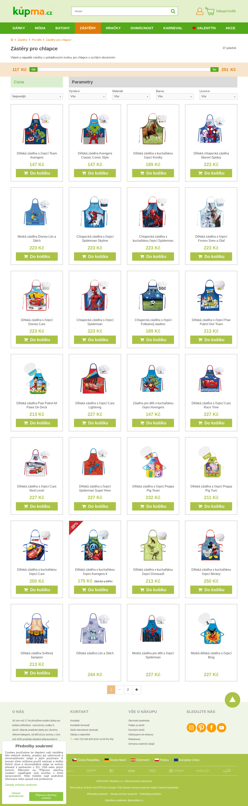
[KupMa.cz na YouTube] (221, 731)
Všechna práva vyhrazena (138, 781)
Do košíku (39, 173)
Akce (230, 28)
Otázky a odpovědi (80, 734)
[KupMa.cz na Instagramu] (191, 731)
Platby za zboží (136, 725)
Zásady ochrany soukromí (123, 794)
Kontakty (74, 720)
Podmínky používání (150, 794)
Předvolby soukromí (97, 794)
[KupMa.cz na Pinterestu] (201, 731)
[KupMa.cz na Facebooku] (211, 731)
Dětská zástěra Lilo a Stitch (95, 653)
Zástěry (88, 28)
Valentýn (206, 28)
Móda (40, 28)
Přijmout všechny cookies (46, 796)
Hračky (113, 28)
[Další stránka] (136, 689)
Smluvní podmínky (168, 787)
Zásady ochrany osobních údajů (139, 787)
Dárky (19, 28)
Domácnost (142, 28)
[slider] (33, 69)
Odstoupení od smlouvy (140, 734)
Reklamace (134, 739)
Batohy (62, 28)
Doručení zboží (136, 730)
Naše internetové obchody (84, 730)
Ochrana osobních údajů (141, 744)
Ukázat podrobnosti (16, 794)
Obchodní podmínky (139, 720)
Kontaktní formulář (80, 725)
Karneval (173, 28)
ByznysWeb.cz (135, 800)
